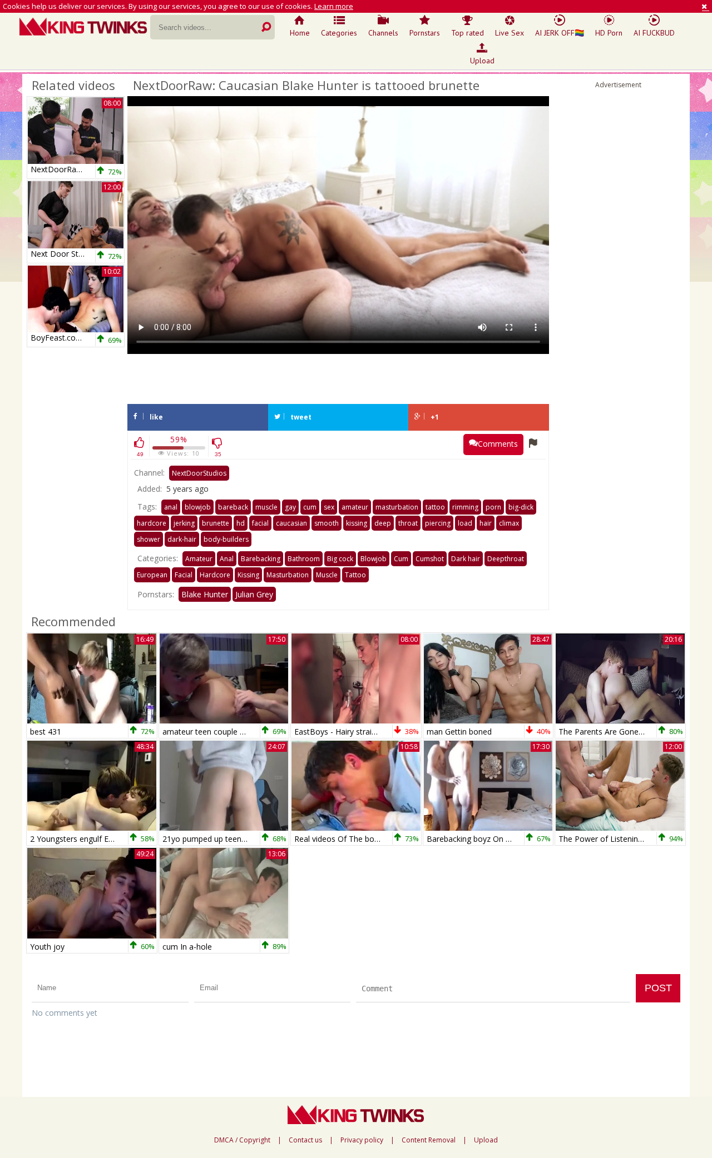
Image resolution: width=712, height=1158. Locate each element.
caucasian (291, 523)
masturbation (396, 507)
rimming (465, 507)
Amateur (198, 558)
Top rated (467, 33)
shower (148, 539)
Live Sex (509, 33)
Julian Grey (254, 594)
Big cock (340, 558)
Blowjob (373, 558)
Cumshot (430, 558)
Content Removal (429, 1140)
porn (493, 507)
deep (382, 523)
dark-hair (181, 539)
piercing (438, 523)
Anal (227, 558)
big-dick (520, 507)
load (465, 523)
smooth (326, 523)
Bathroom (304, 558)
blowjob (198, 507)
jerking (184, 523)
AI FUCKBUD (654, 33)
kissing (356, 523)
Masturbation (287, 575)
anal (170, 507)
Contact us (305, 1140)
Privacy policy (361, 1140)
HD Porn (608, 33)
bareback (233, 507)
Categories (339, 33)
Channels (383, 33)
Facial (183, 575)
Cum (401, 558)
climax (509, 523)
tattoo (435, 507)
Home (300, 33)
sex (329, 507)
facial (260, 523)
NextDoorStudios (199, 473)
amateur (355, 507)
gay (290, 507)
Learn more (333, 6)
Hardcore (215, 575)
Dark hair (465, 558)
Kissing (248, 575)
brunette (215, 523)
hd (240, 523)
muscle (266, 507)
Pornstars (424, 33)
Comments (498, 443)
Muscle (327, 575)
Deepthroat (505, 558)
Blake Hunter (204, 594)
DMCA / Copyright (242, 1140)
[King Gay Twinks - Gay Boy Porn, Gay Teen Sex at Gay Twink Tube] (84, 28)
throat (408, 523)
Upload (482, 61)
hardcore (151, 523)
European (152, 575)
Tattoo (355, 575)
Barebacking (260, 558)
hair (485, 523)
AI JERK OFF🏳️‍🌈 (559, 33)
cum (310, 507)
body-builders (226, 539)
